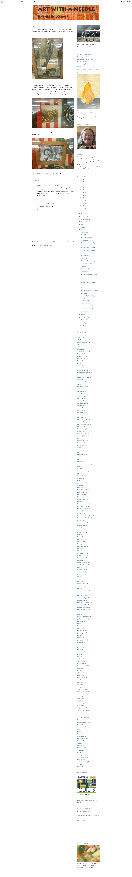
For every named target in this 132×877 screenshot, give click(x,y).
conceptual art (81, 394)
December (84, 211)
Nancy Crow (80, 614)
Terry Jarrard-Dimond (83, 717)
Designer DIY (81, 429)
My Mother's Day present (88, 269)
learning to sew (81, 546)
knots (78, 539)
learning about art (82, 541)
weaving (79, 755)
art (78, 340)
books (79, 361)
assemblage (80, 349)
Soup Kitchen (81, 703)
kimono (79, 537)
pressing (79, 645)
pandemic (80, 623)
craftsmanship (81, 403)
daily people (80, 422)
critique (79, 405)
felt (78, 457)
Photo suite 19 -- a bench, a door (90, 290)
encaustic (80, 448)
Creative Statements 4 (87, 253)
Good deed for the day (87, 240)
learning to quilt (81, 544)
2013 (81, 206)
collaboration (81, 382)
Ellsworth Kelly (81, 445)
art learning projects (82, 342)
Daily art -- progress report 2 (88, 282)
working (79, 759)
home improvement (82, 504)
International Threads (83, 518)
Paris (78, 626)
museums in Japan (82, 598)
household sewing (82, 506)
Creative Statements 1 (87, 308)
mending (79, 579)
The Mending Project (83, 64)
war (78, 752)
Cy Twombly (81, 412)
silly (78, 701)
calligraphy (80, 365)
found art (79, 473)
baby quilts (80, 354)
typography (80, 736)
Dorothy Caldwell (82, 433)
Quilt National (81, 661)
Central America (81, 370)
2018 (81, 192)
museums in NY (81, 605)
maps (78, 567)
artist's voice (80, 347)
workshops (80, 764)
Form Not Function (82, 471)
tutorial (79, 734)
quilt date (80, 659)
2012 (81, 209)
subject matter (81, 708)
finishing (79, 466)
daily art (79, 415)
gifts (78, 480)
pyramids (79, 654)
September (84, 219)
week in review (81, 757)
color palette (80, 389)
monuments (80, 586)
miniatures (80, 581)
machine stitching (82, 565)
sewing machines (82, 691)
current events (81, 410)
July (82, 224)
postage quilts (81, 640)
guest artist (80, 487)
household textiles (82, 508)
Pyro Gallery (80, 656)
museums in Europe (82, 593)
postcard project (81, 642)
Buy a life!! (84, 266)
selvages (79, 687)
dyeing (79, 438)
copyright (80, 398)
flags (78, 469)
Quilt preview (84, 258)
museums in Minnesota (83, 602)
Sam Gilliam (80, 682)
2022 (81, 182)
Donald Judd (80, 431)
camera (79, 368)
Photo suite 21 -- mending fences (90, 261)
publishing (80, 652)
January (83, 320)
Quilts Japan (80, 670)
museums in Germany (83, 595)
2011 (81, 323)
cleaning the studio (82, 377)
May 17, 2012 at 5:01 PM (48, 204)
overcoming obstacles (83, 616)
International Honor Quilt (84, 516)
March (83, 314)
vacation (79, 743)
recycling (80, 680)
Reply (38, 198)
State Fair (80, 705)
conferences (80, 396)
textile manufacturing (83, 722)
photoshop (80, 635)
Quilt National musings (87, 237)
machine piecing (82, 560)
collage (79, 384)
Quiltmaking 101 (82, 61)
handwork (80, 497)
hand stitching (81, 490)
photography (81, 633)
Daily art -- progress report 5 (88, 247)
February (83, 317)
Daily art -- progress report (88, 288)
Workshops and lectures (84, 57)
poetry (79, 638)
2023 (81, 179)
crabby (79, 401)
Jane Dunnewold (82, 525)
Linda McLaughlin (82, 555)
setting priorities (82, 689)
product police (81, 649)
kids (78, 534)
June (82, 227)
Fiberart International (83, 464)
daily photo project (82, 424)
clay (78, 375)
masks (79, 576)
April (82, 312)
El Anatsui (80, 443)
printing (79, 647)
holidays (79, 501)
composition (80, 391)
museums (79, 588)
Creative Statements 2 (87, 306)
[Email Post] (60, 173)
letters (79, 551)
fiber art (79, 462)
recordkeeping (81, 677)
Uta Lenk (79, 741)
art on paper (80, 344)
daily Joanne (80, 417)
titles (78, 729)
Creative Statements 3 (87, 303)
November (84, 214)
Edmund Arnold (81, 440)
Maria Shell (80, 572)
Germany (79, 478)
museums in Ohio (82, 607)
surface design (81, 713)
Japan (79, 527)
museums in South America (85, 612)
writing (79, 767)
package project (81, 619)
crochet (79, 408)
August (83, 222)
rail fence (79, 673)
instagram (80, 513)
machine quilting (82, 562)
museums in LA (81, 600)
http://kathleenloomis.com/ (85, 811)
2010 (81, 326)
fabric (79, 452)
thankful (79, 724)
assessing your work (82, 351)
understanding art (82, 738)
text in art (80, 720)
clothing (79, 379)
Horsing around (85, 272)
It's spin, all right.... (86, 300)
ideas (78, 511)
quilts (79, 668)
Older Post (71, 241)
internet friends (81, 523)
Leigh (38, 204)
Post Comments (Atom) (46, 245)
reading (79, 675)
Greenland (80, 485)
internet (79, 520)
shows (79, 696)
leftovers (79, 548)
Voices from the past (86, 263)
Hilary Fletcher (81, 499)
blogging (79, 358)
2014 (81, 203)
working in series (82, 762)
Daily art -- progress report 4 (88, 250)
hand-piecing (81, 492)
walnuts (79, 750)
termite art (80, 715)
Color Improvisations (83, 386)
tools (78, 731)
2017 (81, 195)
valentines (80, 745)
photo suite (80, 630)
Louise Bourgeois (82, 558)
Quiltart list (80, 663)
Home (53, 241)
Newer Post (35, 241)
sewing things (81, 694)
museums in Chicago (83, 591)
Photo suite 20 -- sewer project (89, 274)
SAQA (79, 684)
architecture (80, 337)
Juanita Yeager (81, 532)
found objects (81, 476)
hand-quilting (81, 494)
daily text (80, 426)
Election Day (84, 285)
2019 (81, 190)
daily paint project (82, 419)
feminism (79, 459)
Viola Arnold (81, 748)
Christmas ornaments (83, 372)
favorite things (81, 455)
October (83, 216)
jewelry (79, 530)
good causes (80, 483)
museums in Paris (82, 609)
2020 (81, 187)
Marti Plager (80, 574)
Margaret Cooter (82, 569)
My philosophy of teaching (85, 54)
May (82, 230)
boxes (79, 363)
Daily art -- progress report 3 (88, 277)
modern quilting (81, 583)
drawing (79, 436)
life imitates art (81, 553)
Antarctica (80, 335)
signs (78, 698)
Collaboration (84, 232)
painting (79, 621)
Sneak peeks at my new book (85, 59)
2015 (81, 200)
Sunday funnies (81, 710)
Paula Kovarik (81, 628)
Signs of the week (85, 280)
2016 (81, 198)
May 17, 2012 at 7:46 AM (51, 185)
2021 (81, 184)
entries (79, 450)
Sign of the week (85, 235)
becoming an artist (82, 356)
